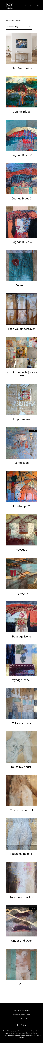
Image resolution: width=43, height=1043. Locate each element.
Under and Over (21, 940)
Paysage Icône (21, 636)
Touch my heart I (22, 767)
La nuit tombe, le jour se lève (21, 374)
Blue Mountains (21, 68)
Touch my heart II (21, 810)
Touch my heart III (21, 853)
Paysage (21, 549)
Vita (21, 984)
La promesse (21, 419)
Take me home (21, 723)
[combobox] (19, 27)
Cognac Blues (21, 111)
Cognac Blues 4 (21, 242)
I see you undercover (21, 329)
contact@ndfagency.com (21, 1015)
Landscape (21, 462)
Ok (21, 1040)
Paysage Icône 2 (21, 680)
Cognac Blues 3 (21, 198)
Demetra (21, 285)
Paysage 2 (21, 593)
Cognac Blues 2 (21, 155)
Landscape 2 (21, 506)
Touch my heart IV (21, 897)
